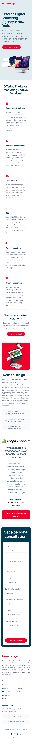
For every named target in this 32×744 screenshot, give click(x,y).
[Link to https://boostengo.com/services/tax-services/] (7, 141)
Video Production (13, 248)
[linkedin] (20, 734)
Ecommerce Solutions (15, 108)
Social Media (11, 180)
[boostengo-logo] (8, 3)
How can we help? (11, 621)
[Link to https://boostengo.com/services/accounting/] (7, 103)
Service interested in (13, 589)
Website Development (15, 145)
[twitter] (14, 734)
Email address (10, 557)
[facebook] (11, 734)
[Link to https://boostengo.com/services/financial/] (7, 176)
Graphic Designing (14, 283)
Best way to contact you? (14, 600)
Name (7, 546)
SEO (7, 213)
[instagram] (17, 734)
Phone (8, 568)
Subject (8, 610)
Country (8, 578)
